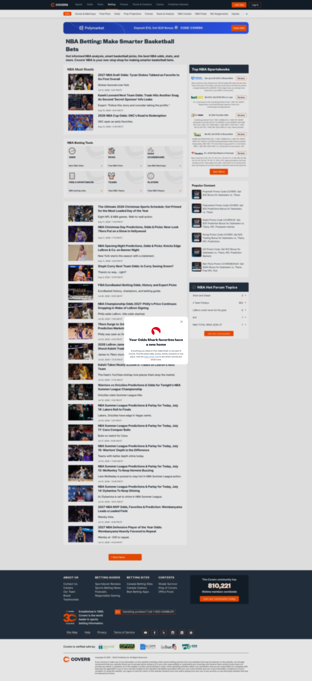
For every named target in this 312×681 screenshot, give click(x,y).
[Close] (181, 322)
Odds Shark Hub (151, 356)
